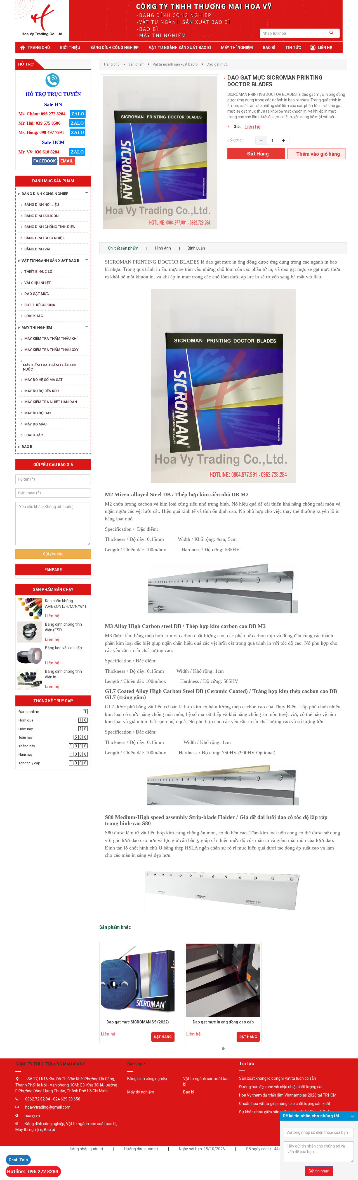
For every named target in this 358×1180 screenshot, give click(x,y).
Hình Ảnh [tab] (163, 248)
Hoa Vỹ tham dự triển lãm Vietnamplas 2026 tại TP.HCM (287, 1095)
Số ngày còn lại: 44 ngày (267, 1149)
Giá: (237, 126)
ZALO (77, 113)
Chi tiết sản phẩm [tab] (123, 248)
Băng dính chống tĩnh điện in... (63, 674)
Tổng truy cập (29, 763)
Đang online (28, 711)
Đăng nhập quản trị (86, 1149)
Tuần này (25, 737)
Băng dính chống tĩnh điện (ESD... (63, 627)
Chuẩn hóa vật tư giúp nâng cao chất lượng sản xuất (284, 1103)
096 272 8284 (43, 1171)
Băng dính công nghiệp (147, 1078)
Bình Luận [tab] (196, 248)
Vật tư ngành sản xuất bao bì (176, 64)
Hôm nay (25, 729)
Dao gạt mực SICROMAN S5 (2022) (138, 1022)
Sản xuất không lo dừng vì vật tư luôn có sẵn (277, 1078)
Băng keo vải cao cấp (63, 648)
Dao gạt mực (217, 64)
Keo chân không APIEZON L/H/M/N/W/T (66, 604)
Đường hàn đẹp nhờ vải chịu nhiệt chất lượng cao (281, 1086)
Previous (92, 158)
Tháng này (26, 746)
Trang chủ (111, 64)
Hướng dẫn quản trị (141, 1149)
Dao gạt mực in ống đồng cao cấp (223, 1022)
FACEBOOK (44, 161)
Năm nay (25, 754)
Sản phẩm (136, 64)
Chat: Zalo (18, 1160)
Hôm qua (25, 720)
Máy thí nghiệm (140, 1092)
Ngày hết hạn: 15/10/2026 (202, 1149)
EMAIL (66, 161)
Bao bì (188, 1092)
